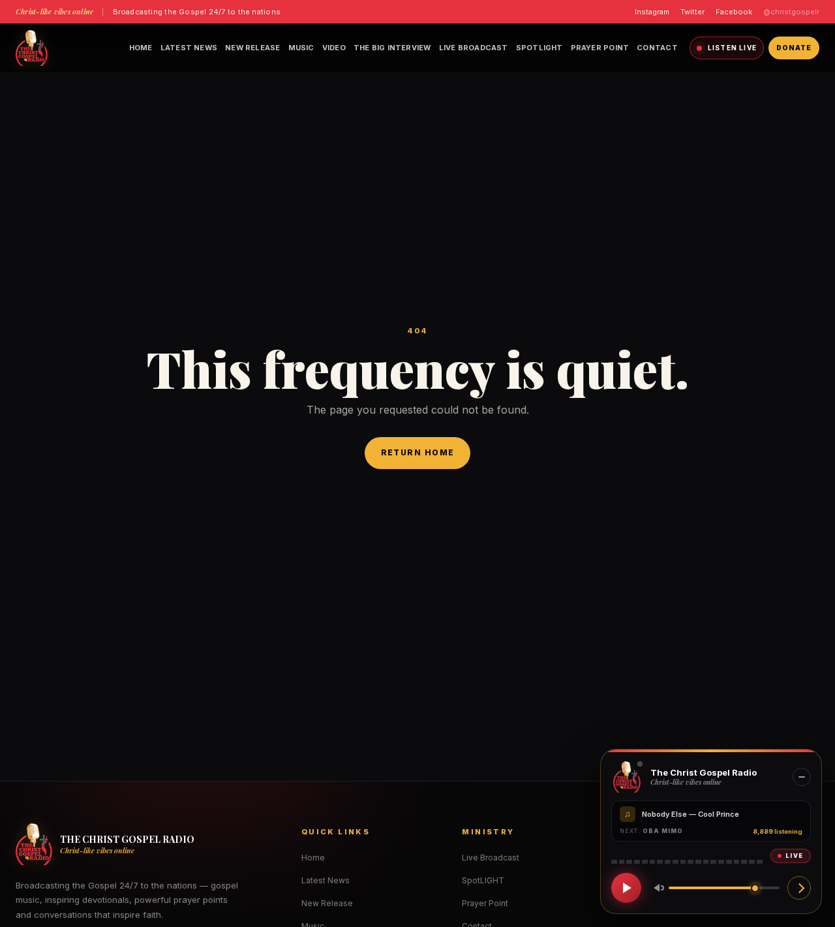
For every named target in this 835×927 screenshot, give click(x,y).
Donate (794, 48)
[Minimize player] (802, 777)
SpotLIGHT (539, 47)
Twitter (692, 11)
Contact (657, 47)
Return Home (418, 452)
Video (334, 47)
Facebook (734, 11)
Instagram (652, 11)
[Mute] (656, 888)
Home (141, 47)
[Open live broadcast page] (799, 888)
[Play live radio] (626, 888)
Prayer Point (600, 47)
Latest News (188, 47)
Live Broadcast (473, 47)
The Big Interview (392, 47)
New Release (252, 47)
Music (301, 47)
